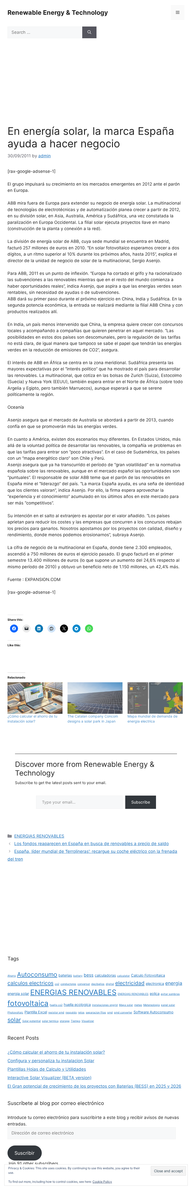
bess (89, 975)
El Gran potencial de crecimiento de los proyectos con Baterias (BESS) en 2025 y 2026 (94, 1086)
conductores (68, 984)
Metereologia (151, 1005)
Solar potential (31, 1021)
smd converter (123, 1012)
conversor (84, 984)
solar (14, 1019)
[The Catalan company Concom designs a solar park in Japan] (95, 698)
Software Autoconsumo (154, 1012)
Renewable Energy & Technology (58, 12)
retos (81, 1012)
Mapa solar (126, 1005)
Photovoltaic (15, 1012)
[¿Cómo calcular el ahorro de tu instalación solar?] (35, 698)
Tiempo (75, 1021)
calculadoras (105, 975)
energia (173, 983)
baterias (65, 975)
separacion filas (96, 1012)
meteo (138, 1005)
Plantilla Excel (35, 1012)
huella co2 (56, 1005)
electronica (155, 983)
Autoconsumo (37, 974)
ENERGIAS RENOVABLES (39, 836)
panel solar (168, 1005)
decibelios (97, 984)
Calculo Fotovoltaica (148, 975)
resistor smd (56, 1012)
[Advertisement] (96, 88)
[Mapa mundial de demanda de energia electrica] (155, 698)
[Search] (89, 33)
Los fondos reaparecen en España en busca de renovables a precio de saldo (91, 843)
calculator (123, 975)
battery (77, 975)
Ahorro (12, 975)
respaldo (71, 1012)
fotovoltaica (28, 1003)
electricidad (129, 983)
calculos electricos (31, 983)
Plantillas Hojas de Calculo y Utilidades (47, 1069)
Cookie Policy (102, 1181)
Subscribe (140, 802)
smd (110, 1012)
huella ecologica (77, 1004)
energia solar (18, 993)
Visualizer (88, 1021)
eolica (155, 993)
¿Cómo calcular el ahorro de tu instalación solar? (56, 1052)
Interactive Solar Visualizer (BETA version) (50, 1077)
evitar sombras (170, 994)
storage (65, 1021)
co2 (57, 984)
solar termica (50, 1021)
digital (110, 984)
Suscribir (24, 1153)
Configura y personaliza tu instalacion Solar (51, 1060)
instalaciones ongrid (105, 1005)
